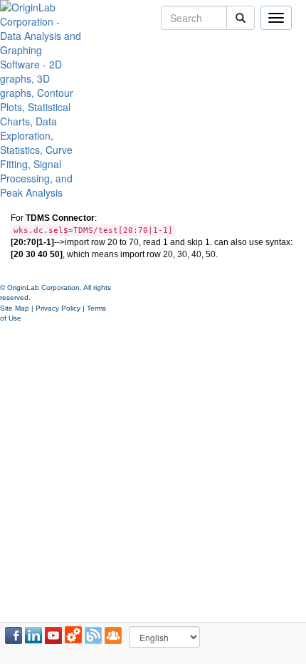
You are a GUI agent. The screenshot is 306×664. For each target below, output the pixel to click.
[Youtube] (53, 635)
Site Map (14, 308)
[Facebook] (13, 635)
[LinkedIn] (33, 635)
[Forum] (113, 635)
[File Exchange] (73, 635)
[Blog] (93, 635)
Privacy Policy (58, 308)
